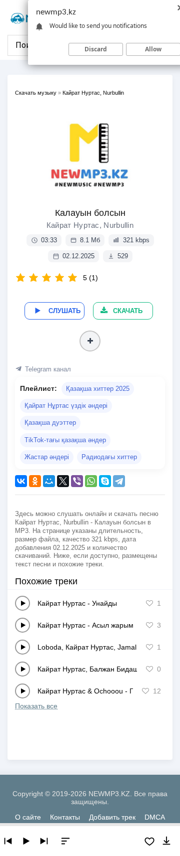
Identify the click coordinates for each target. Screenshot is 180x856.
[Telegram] (119, 481)
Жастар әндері (46, 457)
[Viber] (77, 481)
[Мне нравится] (149, 603)
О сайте (28, 817)
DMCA (154, 817)
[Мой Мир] (49, 481)
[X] (63, 481)
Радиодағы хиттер (109, 457)
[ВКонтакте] (21, 481)
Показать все (36, 706)
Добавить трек (112, 817)
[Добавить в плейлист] (90, 341)
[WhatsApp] (91, 481)
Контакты (65, 817)
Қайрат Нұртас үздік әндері (66, 405)
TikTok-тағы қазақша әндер (65, 440)
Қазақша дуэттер (50, 422)
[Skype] (105, 481)
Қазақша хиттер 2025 (98, 388)
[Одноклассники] (35, 481)
